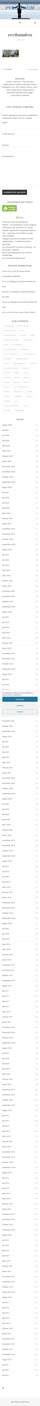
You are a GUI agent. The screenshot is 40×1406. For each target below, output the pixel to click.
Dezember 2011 (8, 1339)
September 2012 (8, 1292)
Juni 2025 (5, 497)
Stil (16, 401)
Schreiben (17, 396)
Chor (32, 335)
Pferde (26, 382)
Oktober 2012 (7, 1287)
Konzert (26, 368)
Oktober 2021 (7, 726)
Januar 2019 (6, 897)
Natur (6, 382)
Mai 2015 (5, 1126)
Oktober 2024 (7, 539)
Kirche (6, 363)
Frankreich (25, 349)
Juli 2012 (5, 1302)
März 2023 (6, 638)
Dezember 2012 (8, 1276)
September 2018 (8, 918)
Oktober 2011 (7, 1349)
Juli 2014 (5, 1178)
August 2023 (7, 612)
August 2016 (7, 1048)
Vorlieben (20, 712)
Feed (21, 217)
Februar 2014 (7, 1204)
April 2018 (6, 944)
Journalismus (22, 359)
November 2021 (8, 721)
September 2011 (8, 1354)
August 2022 (7, 674)
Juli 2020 (5, 804)
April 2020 (6, 819)
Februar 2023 (7, 643)
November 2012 (8, 1281)
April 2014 (6, 1193)
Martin (5, 302)
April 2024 (6, 570)
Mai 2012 (5, 1313)
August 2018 (7, 923)
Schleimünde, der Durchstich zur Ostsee (17, 227)
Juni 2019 (5, 871)
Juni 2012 (5, 1307)
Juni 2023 (5, 622)
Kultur (7, 373)
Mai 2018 (5, 939)
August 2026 (7, 425)
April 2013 (6, 1256)
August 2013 (7, 1235)
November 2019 (8, 845)
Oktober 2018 (7, 913)
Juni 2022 (5, 684)
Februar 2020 (7, 830)
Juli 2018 (5, 928)
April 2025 (6, 508)
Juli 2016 (5, 1053)
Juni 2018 (5, 934)
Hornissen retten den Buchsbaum (15, 222)
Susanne (9, 69)
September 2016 (8, 1043)
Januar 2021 (6, 773)
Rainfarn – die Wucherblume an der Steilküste (19, 225)
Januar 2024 (6, 586)
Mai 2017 (5, 1001)
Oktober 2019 (7, 851)
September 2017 (8, 980)
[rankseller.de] (20, 1388)
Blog (22, 330)
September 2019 (8, 856)
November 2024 (8, 534)
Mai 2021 (5, 752)
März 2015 (6, 1136)
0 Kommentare (32, 69)
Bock (4, 281)
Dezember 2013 (8, 1214)
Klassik (32, 363)
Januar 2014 (6, 1209)
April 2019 (6, 882)
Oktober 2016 (7, 1037)
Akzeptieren (20, 699)
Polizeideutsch (21, 387)
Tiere (25, 406)
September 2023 (8, 606)
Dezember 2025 (8, 466)
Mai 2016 (5, 1063)
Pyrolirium (20, 8)
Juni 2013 (5, 1245)
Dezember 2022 (8, 653)
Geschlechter (29, 354)
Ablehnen (20, 705)
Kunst (16, 373)
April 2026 (6, 446)
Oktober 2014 (7, 1162)
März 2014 (6, 1198)
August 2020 (7, 799)
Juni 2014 (5, 1183)
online (16, 382)
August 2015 (7, 1110)
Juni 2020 (5, 809)
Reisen (29, 391)
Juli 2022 (5, 679)
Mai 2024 (5, 565)
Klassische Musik (11, 368)
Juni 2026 (5, 435)
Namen (26, 377)
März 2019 (6, 887)
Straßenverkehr (11, 406)
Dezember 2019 (8, 840)
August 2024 (7, 549)
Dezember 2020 (8, 778)
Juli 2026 (5, 430)
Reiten (6, 396)
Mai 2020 (5, 814)
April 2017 (6, 1006)
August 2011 (7, 1359)
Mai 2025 (5, 503)
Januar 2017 (6, 1022)
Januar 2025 (6, 523)
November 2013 (8, 1219)
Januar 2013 (6, 1271)
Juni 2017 (5, 996)
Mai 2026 (5, 440)
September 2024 (8, 544)
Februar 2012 (7, 1328)
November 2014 (8, 1157)
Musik (17, 377)
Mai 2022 (5, 690)
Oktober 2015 (7, 1100)
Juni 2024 (5, 560)
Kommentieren (8, 156)
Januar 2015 (6, 1146)
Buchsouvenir (10, 335)
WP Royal (26, 1402)
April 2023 (6, 632)
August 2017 (7, 986)
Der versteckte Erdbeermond (13, 258)
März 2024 (6, 575)
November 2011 (8, 1344)
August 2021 (7, 736)
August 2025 (7, 487)
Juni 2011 (5, 1370)
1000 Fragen (9, 326)
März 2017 (6, 1011)
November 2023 (8, 596)
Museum (7, 377)
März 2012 (6, 1323)
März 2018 (6, 949)
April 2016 (6, 1069)
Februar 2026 (7, 456)
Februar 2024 (7, 581)
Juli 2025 (5, 492)
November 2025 (8, 471)
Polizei (7, 387)
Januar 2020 (6, 835)
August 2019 (7, 861)
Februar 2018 (7, 954)
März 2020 (6, 825)
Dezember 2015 (8, 1089)
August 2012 (7, 1297)
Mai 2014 (5, 1188)
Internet (8, 359)
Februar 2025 (7, 518)
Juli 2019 (5, 866)
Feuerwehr (27, 340)
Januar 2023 (6, 648)
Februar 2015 (7, 1141)
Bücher (23, 335)
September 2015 (8, 1105)
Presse (7, 391)
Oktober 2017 (7, 975)
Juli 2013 (5, 1240)
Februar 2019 (7, 892)
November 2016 (8, 1032)
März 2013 (6, 1261)
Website (5, 145)
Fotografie (17, 345)
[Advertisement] (21, 46)
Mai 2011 (5, 1375)
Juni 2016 (5, 1058)
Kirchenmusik (19, 363)
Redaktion (18, 391)
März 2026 (6, 451)
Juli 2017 (5, 991)
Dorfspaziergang (11, 340)
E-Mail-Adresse (8, 134)
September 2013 (8, 1230)
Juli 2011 (5, 1365)
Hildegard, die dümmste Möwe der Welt (17, 238)
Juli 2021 (5, 741)
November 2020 (8, 783)
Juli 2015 (5, 1115)
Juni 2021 (5, 747)
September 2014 (8, 1167)
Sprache (7, 401)
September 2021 (8, 731)
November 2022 (8, 658)
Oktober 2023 (7, 601)
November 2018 (8, 908)
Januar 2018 (6, 960)
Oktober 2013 (7, 1224)
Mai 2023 (5, 627)
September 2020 (8, 793)
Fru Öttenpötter (11, 354)
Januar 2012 (6, 1333)
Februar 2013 (7, 1266)
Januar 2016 (6, 1084)
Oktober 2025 (7, 477)
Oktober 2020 (7, 788)
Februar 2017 (7, 1017)
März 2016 (6, 1074)
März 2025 (6, 513)
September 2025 (8, 482)
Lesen (26, 373)
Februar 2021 (7, 767)
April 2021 (6, 757)
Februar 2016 (7, 1079)
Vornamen (19, 410)
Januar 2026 (6, 461)
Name (5, 122)
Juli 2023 (5, 617)
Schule (29, 396)
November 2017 (8, 970)
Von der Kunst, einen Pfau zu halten (21, 312)
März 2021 (6, 762)
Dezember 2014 (8, 1152)
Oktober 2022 (7, 664)
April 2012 (6, 1318)
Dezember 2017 (8, 965)
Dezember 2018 (8, 902)
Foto (6, 345)
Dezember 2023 (8, 591)
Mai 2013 (5, 1250)
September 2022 (8, 669)
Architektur (23, 326)
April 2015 (6, 1131)
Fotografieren (10, 349)
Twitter (7, 410)
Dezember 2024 (8, 529)
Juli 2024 (5, 555)
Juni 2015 (5, 1121)
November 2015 (8, 1095)
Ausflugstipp (10, 330)
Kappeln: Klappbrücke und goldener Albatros (19, 230)
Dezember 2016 (8, 1027)
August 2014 (7, 1172)
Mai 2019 (5, 876)
